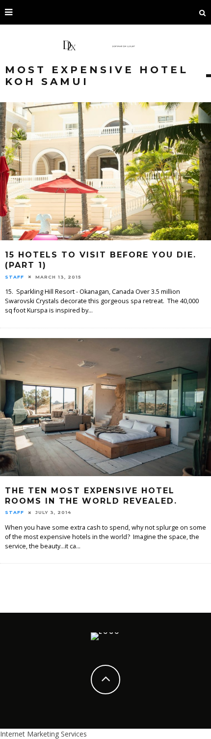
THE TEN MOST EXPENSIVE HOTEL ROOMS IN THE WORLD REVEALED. (91, 496)
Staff (14, 277)
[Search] (202, 12)
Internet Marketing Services (43, 734)
